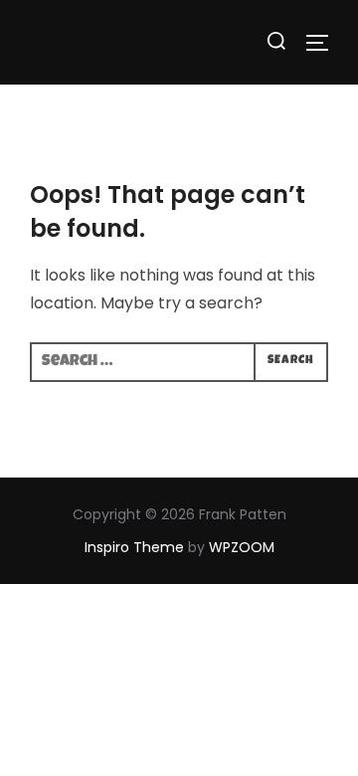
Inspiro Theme (134, 547)
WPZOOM (241, 547)
